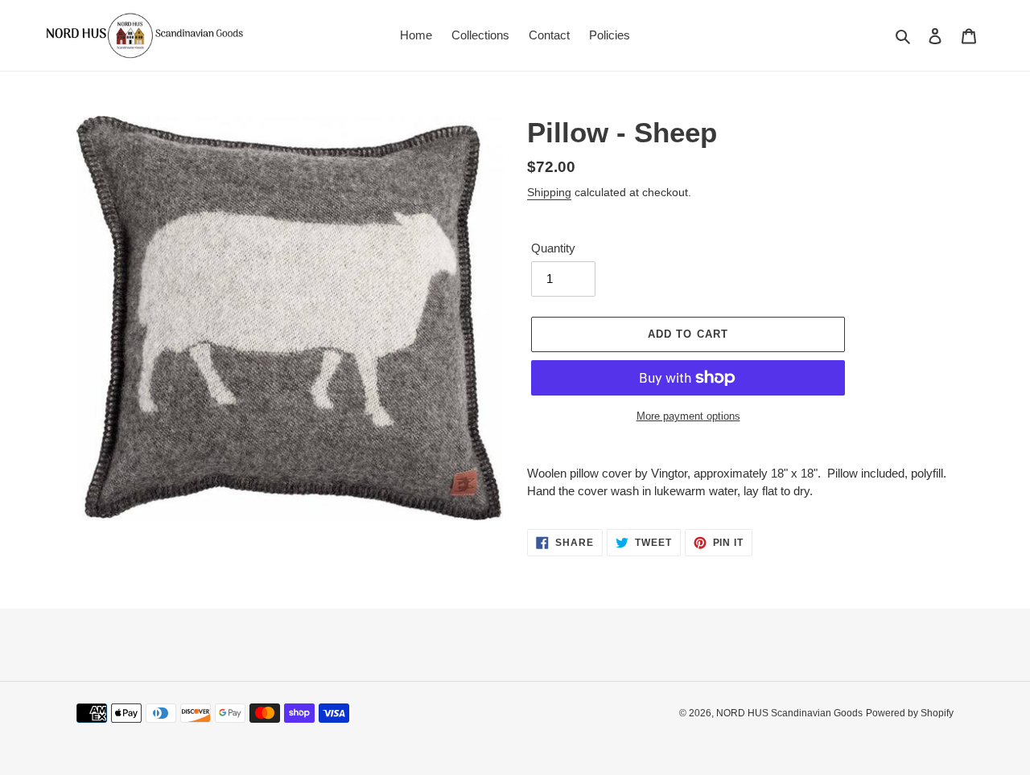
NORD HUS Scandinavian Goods (789, 713)
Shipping (549, 192)
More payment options (688, 416)
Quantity (553, 248)
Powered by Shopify (910, 713)
